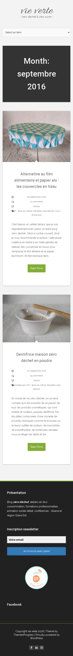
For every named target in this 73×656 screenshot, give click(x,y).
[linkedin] (36, 647)
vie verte (36, 11)
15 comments (36, 375)
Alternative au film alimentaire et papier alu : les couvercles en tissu (36, 180)
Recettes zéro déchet (43, 211)
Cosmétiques (19, 385)
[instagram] (42, 647)
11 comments (36, 201)
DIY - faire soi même (22, 211)
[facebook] (31, 647)
